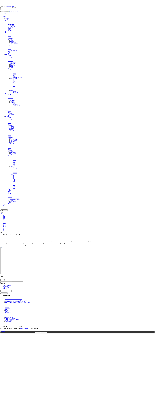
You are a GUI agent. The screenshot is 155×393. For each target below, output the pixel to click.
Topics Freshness (8, 321)
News (14, 103)
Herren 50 (14, 161)
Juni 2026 (7, 307)
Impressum (5, 206)
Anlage (9, 52)
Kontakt (4, 204)
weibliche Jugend (13, 85)
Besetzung (12, 101)
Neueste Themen (8, 320)
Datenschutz (5, 207)
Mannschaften (10, 68)
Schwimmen (7, 133)
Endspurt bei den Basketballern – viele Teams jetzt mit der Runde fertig (19, 302)
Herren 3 (14, 76)
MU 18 (14, 79)
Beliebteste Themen (9, 317)
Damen (11, 166)
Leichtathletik (8, 121)
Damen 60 (15, 172)
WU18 (14, 182)
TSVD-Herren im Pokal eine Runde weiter (13, 299)
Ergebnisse (10, 39)
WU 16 (14, 87)
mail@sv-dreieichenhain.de (9, 6)
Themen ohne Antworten (10, 318)
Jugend (11, 174)
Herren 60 (14, 162)
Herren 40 (14, 160)
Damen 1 (14, 70)
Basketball (7, 54)
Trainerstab (12, 64)
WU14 (14, 181)
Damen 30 (15, 168)
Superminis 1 (15, 91)
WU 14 (14, 88)
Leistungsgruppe (13, 140)
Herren (11, 40)
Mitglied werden (13, 153)
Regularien (12, 154)
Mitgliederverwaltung (7, 285)
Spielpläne (12, 66)
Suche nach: (5, 326)
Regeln (9, 51)
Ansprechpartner (11, 24)
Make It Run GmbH (24, 328)
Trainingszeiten (11, 126)
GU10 (14, 175)
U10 (4, 216)
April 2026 (7, 308)
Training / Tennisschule (12, 188)
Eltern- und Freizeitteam (17, 77)
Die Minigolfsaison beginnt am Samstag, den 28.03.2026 (16, 300)
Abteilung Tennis (6, 287)
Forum (6, 31)
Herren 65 (14, 163)
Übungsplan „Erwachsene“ (15, 199)
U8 (3, 215)
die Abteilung (10, 45)
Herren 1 (14, 71)
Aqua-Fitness (12, 141)
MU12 (14, 185)
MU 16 (14, 80)
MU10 (14, 184)
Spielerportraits (13, 48)
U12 (4, 217)
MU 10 (14, 83)
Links (6, 32)
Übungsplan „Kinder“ (14, 198)
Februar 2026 (7, 310)
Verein (4, 17)
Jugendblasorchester (16, 105)
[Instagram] (3, 4)
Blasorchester (7, 93)
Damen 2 (14, 73)
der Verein (7, 23)
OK (35, 332)
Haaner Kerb (10, 107)
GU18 (14, 178)
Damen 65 (15, 173)
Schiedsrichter (13, 63)
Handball (7, 116)
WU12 (14, 180)
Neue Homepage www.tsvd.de (11, 297)
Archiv (11, 67)
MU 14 (14, 81)
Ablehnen (38, 332)
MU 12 (14, 82)
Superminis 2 (15, 92)
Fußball (6, 110)
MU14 (14, 186)
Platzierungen (12, 65)
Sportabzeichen (11, 127)
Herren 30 (14, 158)
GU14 (14, 177)
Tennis (6, 147)
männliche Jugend (13, 78)
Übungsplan (10, 59)
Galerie (9, 49)
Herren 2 (14, 74)
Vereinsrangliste (13, 42)
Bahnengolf (7, 34)
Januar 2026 (7, 311)
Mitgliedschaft (10, 27)
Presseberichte (8, 20)
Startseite (4, 16)
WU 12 (14, 89)
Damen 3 (14, 75)
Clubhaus (9, 29)
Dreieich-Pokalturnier (14, 43)
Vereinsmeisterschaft (14, 44)
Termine (6, 19)
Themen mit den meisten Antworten (12, 319)
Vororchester (15, 104)
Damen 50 (15, 170)
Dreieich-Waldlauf (11, 128)
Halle (9, 189)
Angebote (10, 138)
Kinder (11, 90)
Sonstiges (5, 288)
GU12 (14, 176)
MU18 (14, 187)
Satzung (9, 28)
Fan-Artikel (10, 30)
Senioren (12, 41)
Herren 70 (14, 164)
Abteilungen (7, 21)
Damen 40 (15, 169)
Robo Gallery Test (13, 50)
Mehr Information (43, 332)
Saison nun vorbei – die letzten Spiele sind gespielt (15, 301)
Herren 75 (14, 165)
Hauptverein (5, 286)
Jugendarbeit (12, 102)
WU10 (14, 179)
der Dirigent (12, 100)
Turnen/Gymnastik (8, 192)
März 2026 (7, 309)
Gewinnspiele (5, 205)
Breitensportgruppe (13, 139)
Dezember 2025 (8, 312)
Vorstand (12, 25)
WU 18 (14, 86)
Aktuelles (7, 18)
